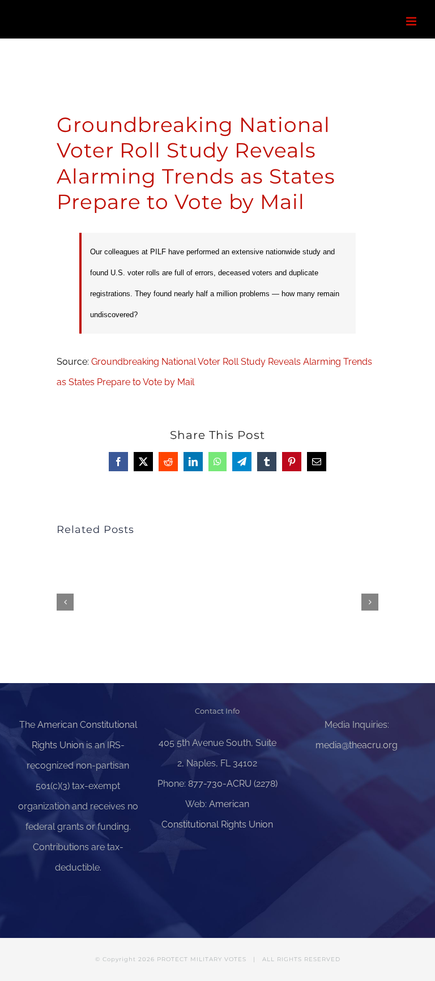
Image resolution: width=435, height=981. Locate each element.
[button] (65, 602)
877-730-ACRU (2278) (233, 783)
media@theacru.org (356, 745)
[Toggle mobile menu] (412, 21)
